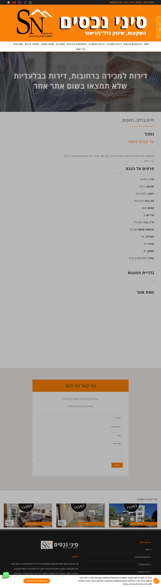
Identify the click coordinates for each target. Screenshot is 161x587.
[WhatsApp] (30, 2)
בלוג (132, 2)
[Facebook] (25, 2)
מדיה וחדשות (116, 2)
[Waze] (8, 2)
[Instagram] (19, 2)
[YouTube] (13, 2)
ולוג (125, 2)
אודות (138, 2)
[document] (80, 293)
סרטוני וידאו (149, 2)
